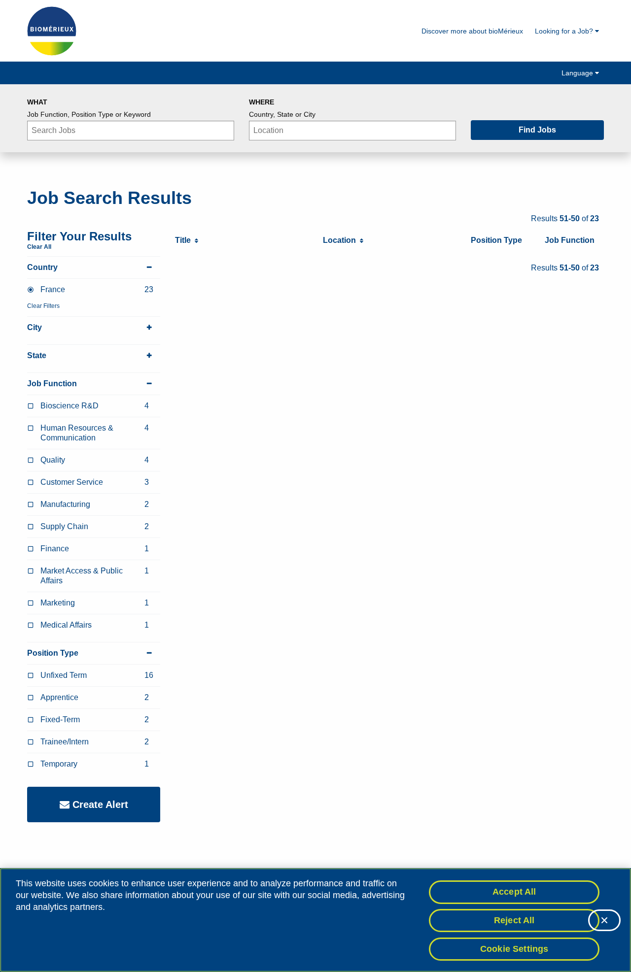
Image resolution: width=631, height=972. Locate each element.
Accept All (514, 892)
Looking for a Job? (565, 31)
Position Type (52, 653)
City (34, 327)
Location (341, 240)
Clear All (39, 246)
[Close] (604, 920)
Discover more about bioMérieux (472, 31)
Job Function (52, 383)
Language (578, 73)
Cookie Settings (514, 948)
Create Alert (99, 804)
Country (42, 267)
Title (185, 240)
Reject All (514, 920)
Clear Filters (43, 305)
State (36, 355)
